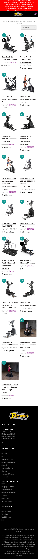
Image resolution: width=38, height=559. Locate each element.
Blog (3, 456)
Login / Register (7, 511)
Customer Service (7, 468)
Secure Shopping (7, 490)
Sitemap (4, 471)
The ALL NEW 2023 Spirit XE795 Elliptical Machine (10, 305)
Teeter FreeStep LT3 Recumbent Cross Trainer (27, 59)
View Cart (5, 514)
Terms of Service (7, 501)
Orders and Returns (8, 474)
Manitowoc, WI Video (8, 462)
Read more (7, 65)
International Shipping (9, 492)
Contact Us (5, 477)
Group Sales (5, 498)
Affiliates (4, 495)
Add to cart (8, 108)
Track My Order (6, 517)
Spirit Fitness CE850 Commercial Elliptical (10, 139)
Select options (27, 68)
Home (7, 21)
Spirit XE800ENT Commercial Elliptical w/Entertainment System (9, 184)
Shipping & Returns (8, 487)
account (30, 14)
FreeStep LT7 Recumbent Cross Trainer (9, 99)
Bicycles (4, 453)
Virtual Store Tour (7, 459)
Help (3, 520)
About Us (4, 465)
